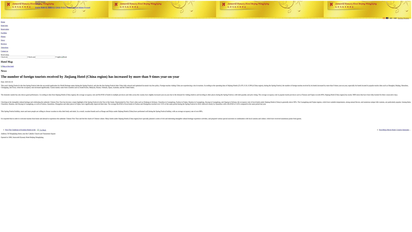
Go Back (42, 130)
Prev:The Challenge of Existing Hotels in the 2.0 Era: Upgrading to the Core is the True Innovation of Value (21, 130)
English (37, 4)
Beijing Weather (403, 18)
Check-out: (31, 57)
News (3, 40)
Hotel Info (4, 26)
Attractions (4, 47)
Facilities (4, 33)
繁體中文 (51, 7)
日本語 (58, 7)
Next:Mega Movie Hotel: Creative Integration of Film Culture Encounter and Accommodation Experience (395, 130)
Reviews (4, 44)
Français (75, 7)
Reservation (5, 29)
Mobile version (40, 2)
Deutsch (69, 7)
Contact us (4, 51)
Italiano (81, 7)
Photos (3, 36)
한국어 (63, 7)
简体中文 (44, 7)
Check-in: (4, 57)
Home (3, 22)
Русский (87, 7)
